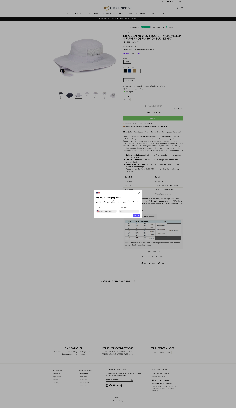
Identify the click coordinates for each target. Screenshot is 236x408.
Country (100, 207)
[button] (139, 193)
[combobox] (105, 211)
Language (123, 207)
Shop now (136, 215)
